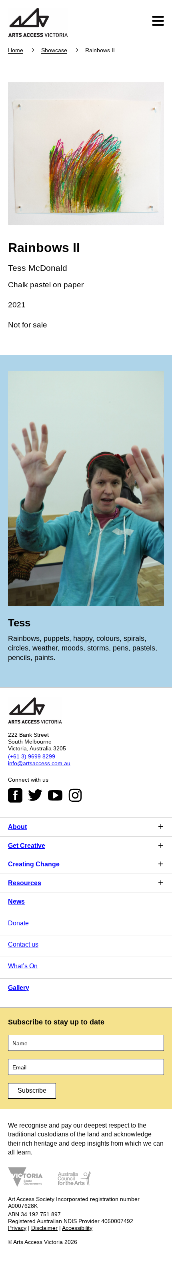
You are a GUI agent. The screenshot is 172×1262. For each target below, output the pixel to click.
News (16, 901)
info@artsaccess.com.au (39, 763)
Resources (24, 883)
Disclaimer (44, 1228)
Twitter (35, 795)
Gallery (18, 987)
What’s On (23, 966)
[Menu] (159, 21)
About (17, 826)
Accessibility (77, 1228)
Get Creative (26, 845)
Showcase (54, 50)
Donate (18, 923)
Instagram (75, 795)
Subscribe (32, 1090)
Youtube (55, 795)
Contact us (23, 944)
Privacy (17, 1228)
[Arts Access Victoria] (38, 23)
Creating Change (34, 864)
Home (15, 50)
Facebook (15, 795)
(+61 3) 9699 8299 (31, 756)
